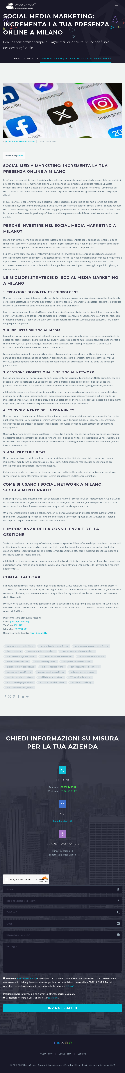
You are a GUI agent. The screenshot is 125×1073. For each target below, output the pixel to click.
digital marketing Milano (45, 661)
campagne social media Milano (41, 651)
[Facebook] (5, 696)
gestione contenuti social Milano (20, 667)
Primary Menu (116, 6)
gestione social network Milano (51, 672)
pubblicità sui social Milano (51, 677)
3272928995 (21, 629)
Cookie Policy (65, 1054)
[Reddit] (27, 696)
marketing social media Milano (20, 677)
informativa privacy (26, 978)
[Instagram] (66, 1043)
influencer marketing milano (83, 672)
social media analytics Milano (52, 682)
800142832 (19, 625)
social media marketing (81, 682)
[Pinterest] (14, 696)
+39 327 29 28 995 (68, 791)
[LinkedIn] (23, 696)
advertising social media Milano (20, 646)
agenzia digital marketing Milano (54, 646)
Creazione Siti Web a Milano (20, 141)
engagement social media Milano (76, 661)
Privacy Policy (45, 1054)
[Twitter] (9, 696)
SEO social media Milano (80, 677)
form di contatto (39, 632)
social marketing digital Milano (20, 682)
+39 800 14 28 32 (67, 787)
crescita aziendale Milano (17, 661)
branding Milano (14, 651)
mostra (20, 155)
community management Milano (20, 656)
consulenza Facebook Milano (91, 656)
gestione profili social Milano (19, 672)
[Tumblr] (18, 696)
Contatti (82, 1054)
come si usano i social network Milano (77, 651)
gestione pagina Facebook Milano (85, 667)
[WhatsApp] (70, 1043)
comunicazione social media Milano (57, 656)
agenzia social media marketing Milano (91, 646)
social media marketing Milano (20, 687)
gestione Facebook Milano (52, 667)
